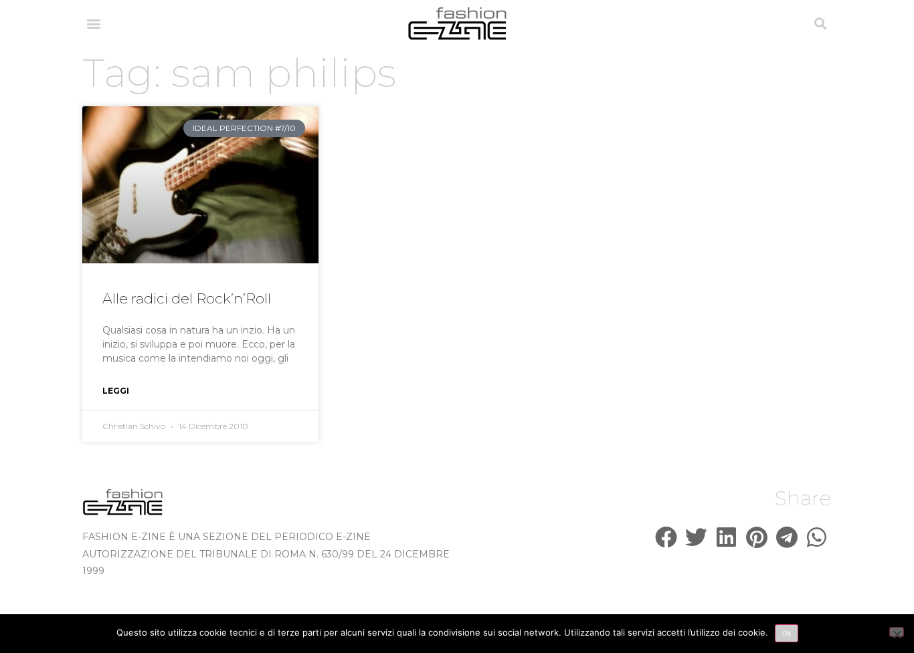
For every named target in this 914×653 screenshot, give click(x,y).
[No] (896, 632)
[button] (93, 24)
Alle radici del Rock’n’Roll (186, 298)
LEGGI (115, 391)
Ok (786, 633)
